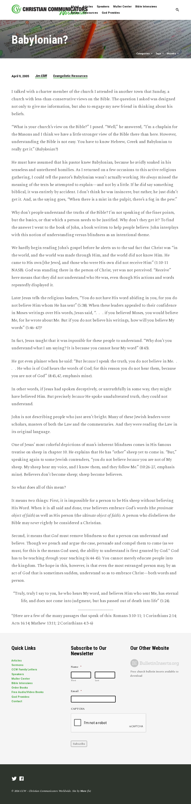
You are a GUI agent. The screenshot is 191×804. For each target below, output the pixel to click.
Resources (90, 12)
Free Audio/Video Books (27, 692)
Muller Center (122, 6)
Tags (158, 53)
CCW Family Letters (24, 669)
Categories (143, 53)
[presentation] (108, 723)
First (73, 680)
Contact (16, 701)
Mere (83, 791)
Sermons (17, 665)
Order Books (19, 687)
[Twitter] (14, 779)
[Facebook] (21, 779)
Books (75, 12)
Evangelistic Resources (70, 76)
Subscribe (79, 744)
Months (172, 53)
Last (97, 680)
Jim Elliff (41, 76)
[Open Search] (177, 10)
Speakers (103, 6)
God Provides (111, 12)
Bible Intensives (146, 6)
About (75, 6)
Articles (88, 6)
